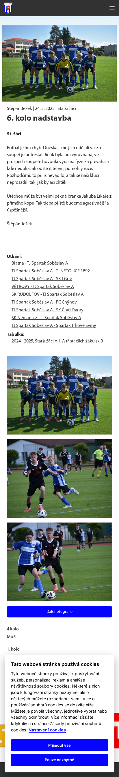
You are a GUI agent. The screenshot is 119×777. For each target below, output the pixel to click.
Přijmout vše (59, 745)
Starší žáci (66, 108)
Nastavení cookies (47, 729)
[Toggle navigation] (112, 8)
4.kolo (13, 629)
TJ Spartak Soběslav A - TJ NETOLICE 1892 (51, 271)
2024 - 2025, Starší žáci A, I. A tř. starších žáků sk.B (57, 341)
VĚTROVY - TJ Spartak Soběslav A (43, 286)
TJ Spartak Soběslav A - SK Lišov (42, 279)
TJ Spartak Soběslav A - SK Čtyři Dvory (47, 310)
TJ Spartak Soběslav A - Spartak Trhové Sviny (54, 325)
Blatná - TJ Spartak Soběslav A (40, 263)
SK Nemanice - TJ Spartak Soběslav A (46, 318)
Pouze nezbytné (59, 759)
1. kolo (13, 649)
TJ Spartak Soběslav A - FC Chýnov (44, 302)
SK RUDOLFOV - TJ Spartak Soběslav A (48, 294)
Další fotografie (59, 612)
